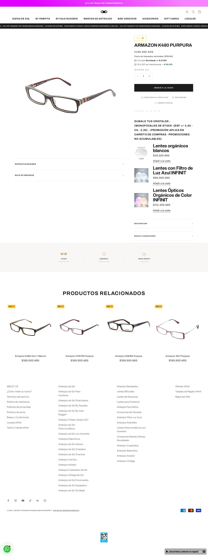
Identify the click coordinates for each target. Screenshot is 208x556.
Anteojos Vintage (126, 461)
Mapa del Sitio (182, 396)
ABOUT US (12, 386)
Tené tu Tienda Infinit (18, 427)
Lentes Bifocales (125, 391)
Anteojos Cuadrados (128, 445)
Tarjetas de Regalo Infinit (188, 391)
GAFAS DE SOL (21, 18)
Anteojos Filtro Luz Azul (129, 417)
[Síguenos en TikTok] (30, 500)
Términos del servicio (18, 396)
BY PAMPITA (43, 18)
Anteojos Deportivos (69, 438)
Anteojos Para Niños (127, 407)
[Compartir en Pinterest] (155, 111)
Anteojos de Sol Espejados (72, 485)
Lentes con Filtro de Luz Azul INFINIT (173, 170)
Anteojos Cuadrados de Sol (72, 469)
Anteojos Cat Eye (67, 459)
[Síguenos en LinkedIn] (37, 500)
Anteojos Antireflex (127, 422)
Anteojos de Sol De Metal (71, 490)
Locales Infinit (14, 422)
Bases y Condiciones (18, 417)
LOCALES (190, 18)
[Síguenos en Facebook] (8, 500)
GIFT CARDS (171, 18)
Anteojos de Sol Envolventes (73, 480)
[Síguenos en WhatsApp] (45, 500)
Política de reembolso (18, 401)
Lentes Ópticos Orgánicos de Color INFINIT (172, 195)
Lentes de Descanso (127, 396)
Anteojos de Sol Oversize (71, 454)
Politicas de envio (16, 412)
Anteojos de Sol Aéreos (70, 444)
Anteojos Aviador (67, 464)
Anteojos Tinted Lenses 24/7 (73, 419)
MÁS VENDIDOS (127, 18)
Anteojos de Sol (66, 386)
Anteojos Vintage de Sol (71, 475)
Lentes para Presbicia (128, 401)
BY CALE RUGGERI (67, 18)
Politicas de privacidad (19, 407)
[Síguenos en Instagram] (15, 500)
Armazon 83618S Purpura (128, 356)
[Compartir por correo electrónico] (159, 111)
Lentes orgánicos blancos (170, 148)
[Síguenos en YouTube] (23, 500)
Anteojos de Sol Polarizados (73, 400)
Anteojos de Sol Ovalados (72, 449)
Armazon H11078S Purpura (80, 356)
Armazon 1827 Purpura (178, 356)
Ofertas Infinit (182, 386)
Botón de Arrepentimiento (66, 510)
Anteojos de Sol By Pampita (72, 405)
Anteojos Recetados (127, 386)
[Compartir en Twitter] (151, 111)
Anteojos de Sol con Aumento (74, 433)
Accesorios (150, 18)
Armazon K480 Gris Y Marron (30, 356)
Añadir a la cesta (163, 88)
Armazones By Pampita (129, 412)
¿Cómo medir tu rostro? (19, 391)
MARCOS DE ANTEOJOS (98, 18)
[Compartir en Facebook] (147, 111)
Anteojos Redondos (127, 450)
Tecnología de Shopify (41, 510)
